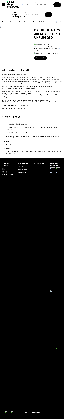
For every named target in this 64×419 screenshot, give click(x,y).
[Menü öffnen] (3, 5)
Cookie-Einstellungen (7, 174)
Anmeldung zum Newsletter (22, 173)
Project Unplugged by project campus (47, 53)
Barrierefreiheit (22, 171)
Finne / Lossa (55, 49)
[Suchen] (57, 4)
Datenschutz (5, 169)
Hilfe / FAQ (20, 166)
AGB (3, 168)
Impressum (5, 171)
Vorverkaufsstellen (22, 169)
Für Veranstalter (39, 163)
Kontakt (20, 168)
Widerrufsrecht (6, 173)
